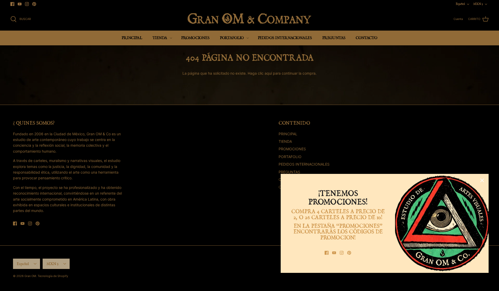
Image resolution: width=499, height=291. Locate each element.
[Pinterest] (349, 253)
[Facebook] (327, 253)
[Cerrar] (482, 180)
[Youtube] (334, 253)
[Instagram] (342, 253)
